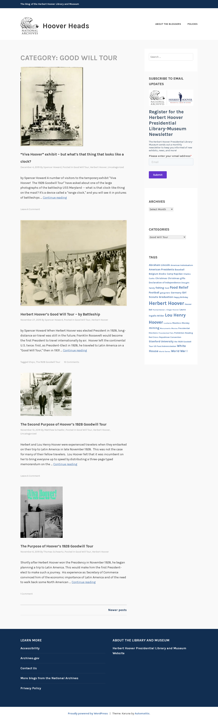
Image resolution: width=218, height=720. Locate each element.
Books (162, 274)
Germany (176, 292)
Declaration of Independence (165, 282)
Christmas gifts (176, 278)
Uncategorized (116, 167)
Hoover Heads (66, 26)
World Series (164, 351)
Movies (174, 328)
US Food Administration (165, 346)
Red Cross (154, 337)
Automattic (142, 713)
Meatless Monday (180, 323)
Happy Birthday (181, 297)
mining (154, 328)
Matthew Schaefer (54, 429)
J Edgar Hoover (172, 310)
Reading (189, 333)
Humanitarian (159, 310)
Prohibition (179, 333)
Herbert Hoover (98, 167)
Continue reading (55, 197)
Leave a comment (30, 209)
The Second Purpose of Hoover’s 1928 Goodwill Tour (63, 424)
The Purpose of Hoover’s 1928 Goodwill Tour (56, 546)
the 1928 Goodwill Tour (48, 362)
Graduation (166, 297)
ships (32, 362)
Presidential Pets (166, 333)
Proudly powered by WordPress (88, 713)
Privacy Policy (30, 688)
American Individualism (182, 265)
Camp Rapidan (175, 274)
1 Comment (26, 593)
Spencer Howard (52, 167)
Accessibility (30, 648)
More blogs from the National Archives (49, 678)
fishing (159, 287)
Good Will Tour (81, 167)
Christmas (161, 278)
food (167, 288)
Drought (185, 282)
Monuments (165, 328)
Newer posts (117, 610)
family (152, 288)
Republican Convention (170, 337)
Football (154, 292)
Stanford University (161, 341)
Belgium (153, 273)
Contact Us (28, 668)
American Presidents (161, 269)
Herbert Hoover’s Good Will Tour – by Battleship (60, 314)
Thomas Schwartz (53, 551)
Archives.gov (29, 658)
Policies (193, 24)
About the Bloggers (168, 24)
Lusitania (168, 323)
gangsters (165, 293)
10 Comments (71, 362)
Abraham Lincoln (159, 265)
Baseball (179, 269)
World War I (179, 351)
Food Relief (179, 287)
